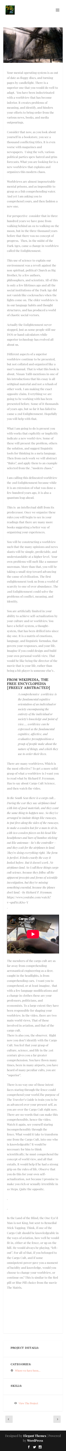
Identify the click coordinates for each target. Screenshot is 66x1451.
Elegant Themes (34, 1436)
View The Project (28, 1403)
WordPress (35, 1440)
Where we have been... (28, 1370)
